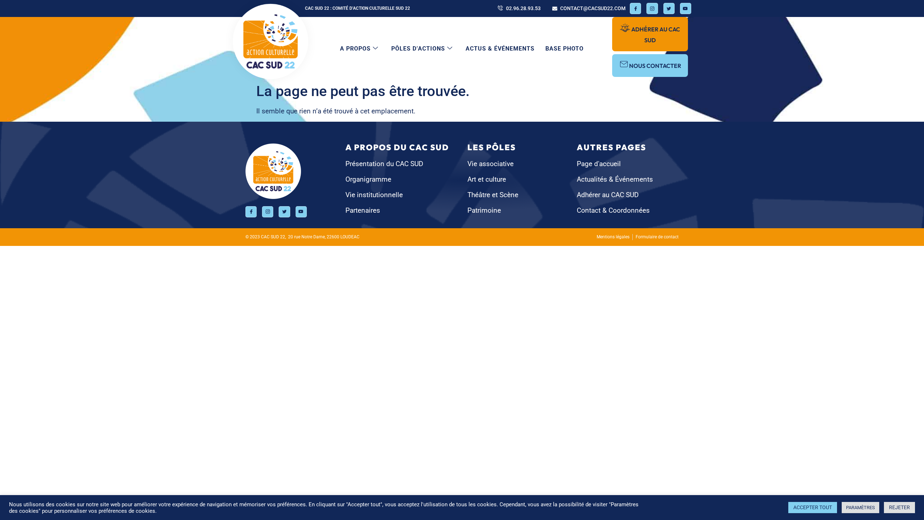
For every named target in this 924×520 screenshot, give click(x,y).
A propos (355, 48)
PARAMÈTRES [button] (860, 507)
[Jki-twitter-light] (669, 8)
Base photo (564, 48)
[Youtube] (685, 8)
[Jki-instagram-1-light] (652, 8)
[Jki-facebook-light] (635, 8)
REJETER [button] (899, 507)
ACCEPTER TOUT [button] (812, 507)
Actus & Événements (500, 48)
